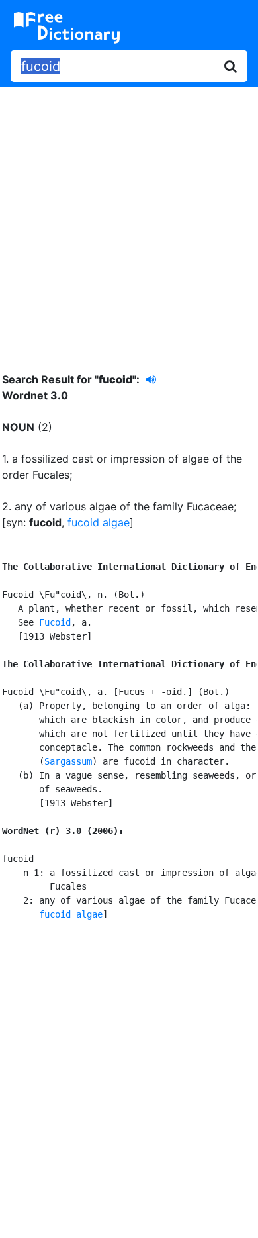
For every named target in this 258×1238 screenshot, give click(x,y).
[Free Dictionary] (67, 27)
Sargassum (68, 761)
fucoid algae (98, 522)
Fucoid (55, 622)
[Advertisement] (129, 220)
